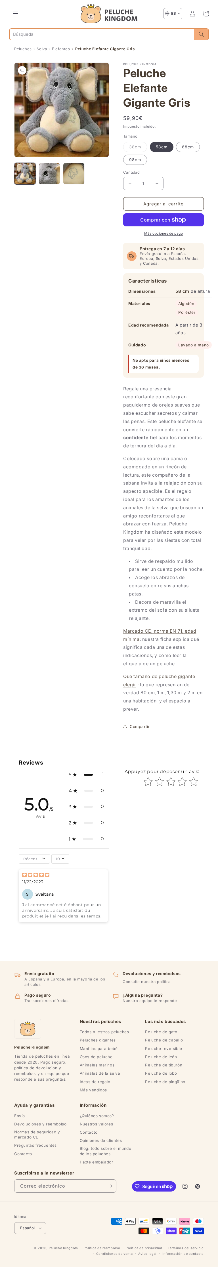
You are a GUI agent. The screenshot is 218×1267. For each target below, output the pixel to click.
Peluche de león (161, 1057)
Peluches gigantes (98, 1040)
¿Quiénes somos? (97, 1116)
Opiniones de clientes (101, 1140)
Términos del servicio (186, 1248)
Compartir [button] (140, 726)
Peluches (23, 49)
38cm (138, 148)
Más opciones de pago (163, 233)
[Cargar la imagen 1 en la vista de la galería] (25, 173)
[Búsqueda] (201, 34)
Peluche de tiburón (163, 1065)
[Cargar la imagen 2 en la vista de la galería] (49, 173)
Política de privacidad (144, 1248)
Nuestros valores (96, 1124)
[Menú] (15, 13)
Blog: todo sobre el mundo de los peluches (105, 1151)
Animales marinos (97, 1065)
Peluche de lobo (161, 1073)
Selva (42, 49)
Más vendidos (93, 1090)
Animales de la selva (100, 1073)
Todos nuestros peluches (104, 1032)
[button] (206, 13)
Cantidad (131, 172)
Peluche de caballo (164, 1040)
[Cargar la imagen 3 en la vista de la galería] (74, 173)
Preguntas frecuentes (35, 1145)
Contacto (23, 1154)
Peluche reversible (163, 1048)
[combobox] (102, 34)
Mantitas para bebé (99, 1048)
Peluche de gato (161, 1032)
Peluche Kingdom (63, 1248)
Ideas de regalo (95, 1081)
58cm (161, 146)
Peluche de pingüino (165, 1081)
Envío (19, 1116)
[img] (35, 875)
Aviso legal (147, 1254)
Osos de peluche (96, 1057)
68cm (188, 146)
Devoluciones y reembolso (40, 1124)
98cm (135, 159)
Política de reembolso (102, 1248)
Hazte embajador (96, 1162)
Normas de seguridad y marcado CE (37, 1134)
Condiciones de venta (114, 1254)
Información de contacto (183, 1254)
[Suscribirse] (110, 1186)
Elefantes (61, 49)
